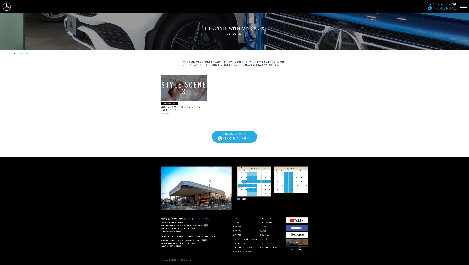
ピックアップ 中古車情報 (242, 252)
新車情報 (236, 222)
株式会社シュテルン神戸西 (185, 218)
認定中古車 (237, 235)
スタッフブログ (265, 218)
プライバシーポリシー (268, 243)
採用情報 (263, 231)
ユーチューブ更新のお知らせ (243, 247)
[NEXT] (265, 168)
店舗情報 (263, 227)
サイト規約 (264, 239)
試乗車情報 (237, 231)
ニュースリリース (239, 243)
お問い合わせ (264, 235)
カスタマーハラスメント (268, 247)
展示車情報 (237, 227)
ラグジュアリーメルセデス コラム (245, 239)
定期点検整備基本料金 (268, 222)
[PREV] (243, 168)
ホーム (235, 218)
